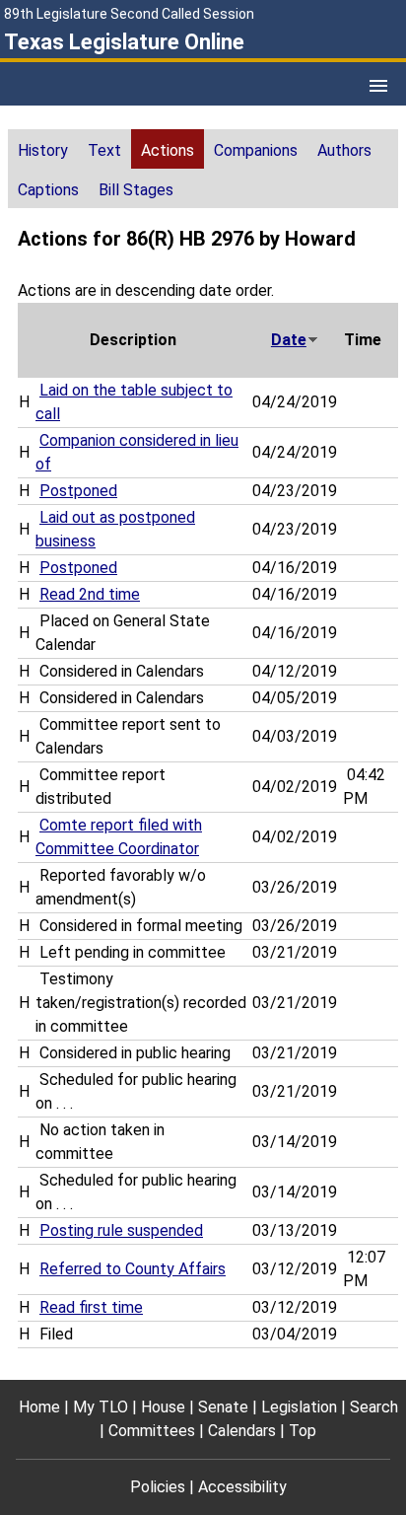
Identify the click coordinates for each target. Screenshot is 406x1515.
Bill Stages (136, 189)
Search (374, 1407)
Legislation (299, 1407)
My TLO (100, 1407)
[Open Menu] (378, 86)
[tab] (43, 149)
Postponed (78, 490)
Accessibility (242, 1487)
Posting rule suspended (121, 1230)
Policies (157, 1487)
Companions (256, 150)
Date (288, 339)
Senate (223, 1407)
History (43, 150)
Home (39, 1407)
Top (302, 1430)
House (163, 1407)
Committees (151, 1430)
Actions (167, 150)
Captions (48, 189)
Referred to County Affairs (132, 1269)
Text (104, 150)
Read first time (91, 1307)
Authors (344, 150)
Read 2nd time (89, 594)
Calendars (242, 1430)
